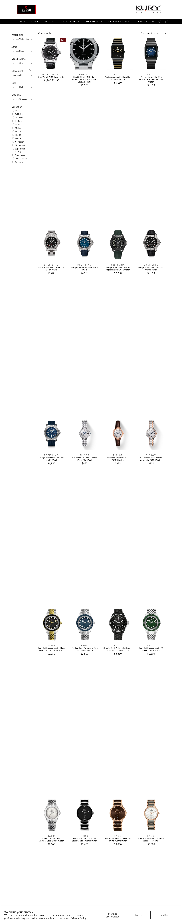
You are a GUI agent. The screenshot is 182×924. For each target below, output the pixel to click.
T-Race (18, 138)
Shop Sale (139, 21)
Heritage (19, 121)
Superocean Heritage (20, 150)
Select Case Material (18, 63)
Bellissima (19, 114)
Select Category (20, 99)
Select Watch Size (21, 39)
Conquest (19, 162)
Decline (164, 915)
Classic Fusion (21, 158)
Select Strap (18, 51)
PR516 (18, 131)
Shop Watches (92, 21)
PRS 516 (19, 135)
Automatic (18, 75)
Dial (13, 82)
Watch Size (17, 34)
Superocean (20, 155)
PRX (17, 111)
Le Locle (18, 124)
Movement (17, 70)
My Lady (19, 128)
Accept (138, 915)
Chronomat (20, 145)
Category (16, 94)
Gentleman (20, 117)
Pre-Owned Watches (118, 21)
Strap (14, 46)
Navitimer (19, 142)
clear (30, 70)
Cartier (34, 21)
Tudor (22, 21)
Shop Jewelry (69, 21)
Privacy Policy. (79, 918)
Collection (16, 106)
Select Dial (18, 87)
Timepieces (49, 21)
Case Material (18, 58)
